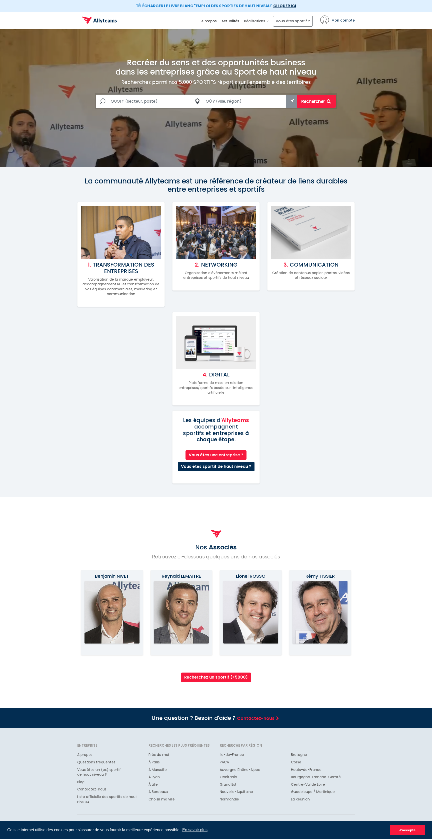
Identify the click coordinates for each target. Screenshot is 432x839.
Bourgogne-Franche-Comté (316, 777)
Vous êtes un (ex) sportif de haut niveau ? (99, 772)
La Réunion (300, 799)
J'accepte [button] (407, 830)
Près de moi (158, 754)
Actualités (230, 21)
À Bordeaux (158, 791)
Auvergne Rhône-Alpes (240, 769)
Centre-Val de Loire (308, 784)
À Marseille (157, 769)
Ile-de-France (232, 754)
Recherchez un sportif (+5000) (216, 677)
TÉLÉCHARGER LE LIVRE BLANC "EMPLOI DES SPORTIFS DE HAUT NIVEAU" (216, 6)
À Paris (154, 762)
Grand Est (228, 784)
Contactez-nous (255, 718)
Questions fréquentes (96, 762)
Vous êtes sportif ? (293, 21)
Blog (80, 782)
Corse (296, 762)
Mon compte (343, 20)
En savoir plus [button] (195, 830)
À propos (84, 754)
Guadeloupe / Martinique (313, 791)
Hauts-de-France (306, 769)
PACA (224, 762)
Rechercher (313, 101)
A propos (208, 21)
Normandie (229, 799)
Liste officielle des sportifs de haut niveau (107, 799)
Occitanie (228, 777)
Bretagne (299, 754)
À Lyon (154, 777)
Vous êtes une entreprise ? (216, 455)
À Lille (153, 784)
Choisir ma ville (161, 799)
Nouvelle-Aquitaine (236, 791)
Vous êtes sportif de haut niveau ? (216, 466)
